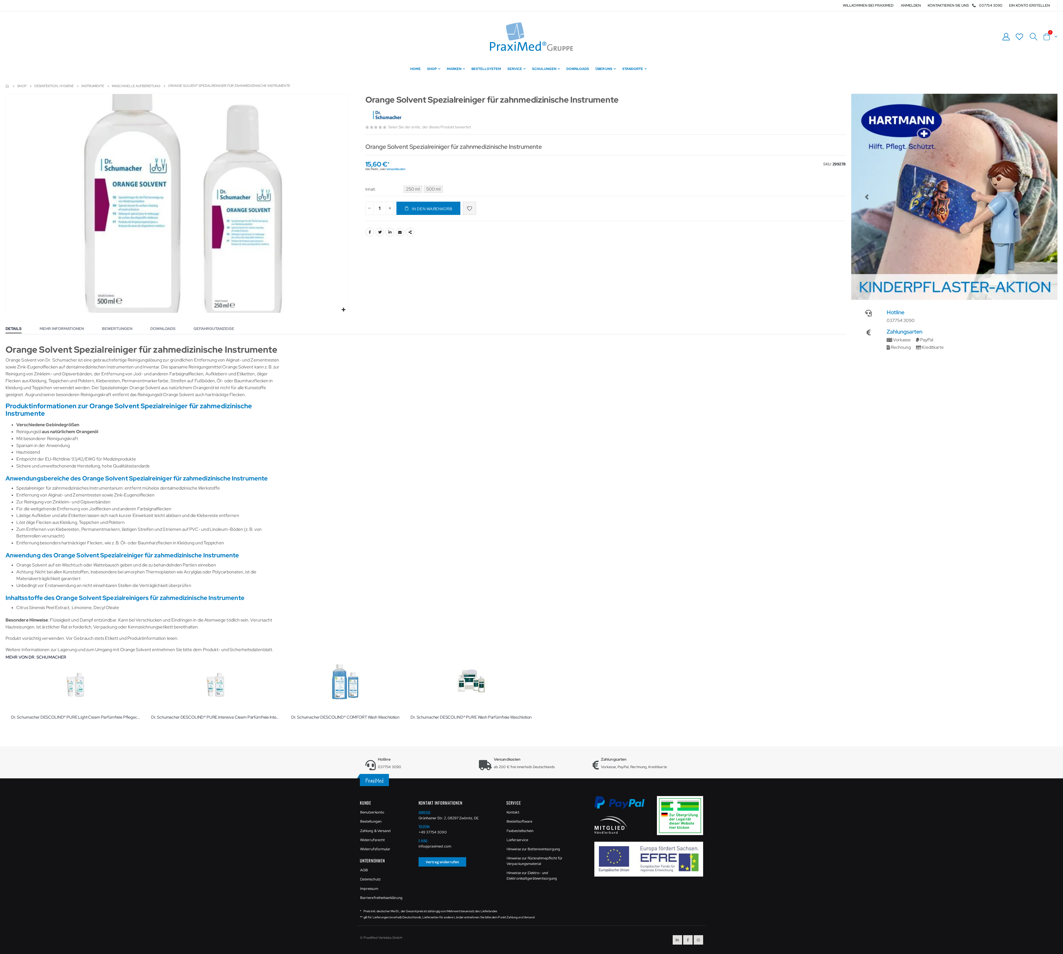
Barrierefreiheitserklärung (381, 897)
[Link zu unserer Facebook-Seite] (688, 940)
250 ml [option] (413, 189)
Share (410, 232)
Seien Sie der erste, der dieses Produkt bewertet (429, 126)
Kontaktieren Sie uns (948, 5)
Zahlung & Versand (375, 830)
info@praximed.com (435, 846)
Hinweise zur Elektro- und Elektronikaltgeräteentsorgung (532, 875)
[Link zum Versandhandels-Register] (682, 815)
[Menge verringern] (369, 208)
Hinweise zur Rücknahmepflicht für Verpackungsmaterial (535, 861)
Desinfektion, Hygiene (54, 86)
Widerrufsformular (375, 849)
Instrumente (92, 86)
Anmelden (911, 5)
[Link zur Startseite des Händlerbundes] (611, 824)
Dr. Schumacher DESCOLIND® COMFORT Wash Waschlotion (345, 717)
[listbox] (424, 190)
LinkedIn (389, 232)
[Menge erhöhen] (390, 208)
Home (7, 86)
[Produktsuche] (1033, 36)
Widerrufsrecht (372, 840)
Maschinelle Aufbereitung (136, 86)
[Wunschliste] (1019, 36)
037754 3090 (990, 5)
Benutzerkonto (372, 812)
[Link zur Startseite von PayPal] (623, 805)
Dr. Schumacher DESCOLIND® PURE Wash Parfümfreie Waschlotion (471, 717)
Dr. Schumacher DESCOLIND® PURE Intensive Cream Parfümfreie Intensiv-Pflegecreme (215, 717)
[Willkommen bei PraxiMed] (531, 36)
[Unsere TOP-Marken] (955, 197)
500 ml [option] (433, 189)
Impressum (369, 888)
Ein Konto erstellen (1029, 5)
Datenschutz (370, 879)
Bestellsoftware (519, 821)
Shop (22, 86)
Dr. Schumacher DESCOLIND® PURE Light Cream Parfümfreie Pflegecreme (75, 717)
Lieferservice (517, 840)
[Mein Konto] (1006, 36)
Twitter (379, 232)
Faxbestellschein (520, 830)
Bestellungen (370, 821)
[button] (343, 310)
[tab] (18, 329)
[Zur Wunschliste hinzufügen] (469, 208)
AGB (364, 870)
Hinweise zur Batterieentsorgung (533, 849)
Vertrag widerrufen (442, 861)
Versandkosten (395, 169)
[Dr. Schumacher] (386, 116)
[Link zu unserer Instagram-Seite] (698, 940)
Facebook (369, 232)
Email (400, 232)
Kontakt (513, 812)
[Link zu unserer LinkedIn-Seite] (677, 940)
